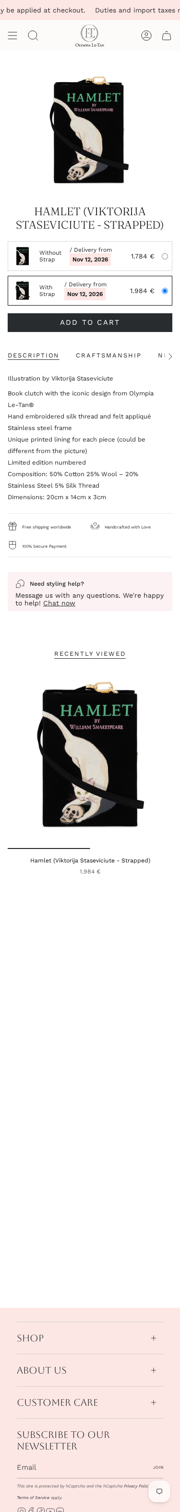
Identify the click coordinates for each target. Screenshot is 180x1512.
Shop (30, 1338)
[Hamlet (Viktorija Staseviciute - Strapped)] (90, 757)
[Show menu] (12, 36)
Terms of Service (33, 1497)
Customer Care (57, 1402)
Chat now (59, 603)
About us (42, 1370)
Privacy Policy (137, 1486)
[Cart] (166, 36)
